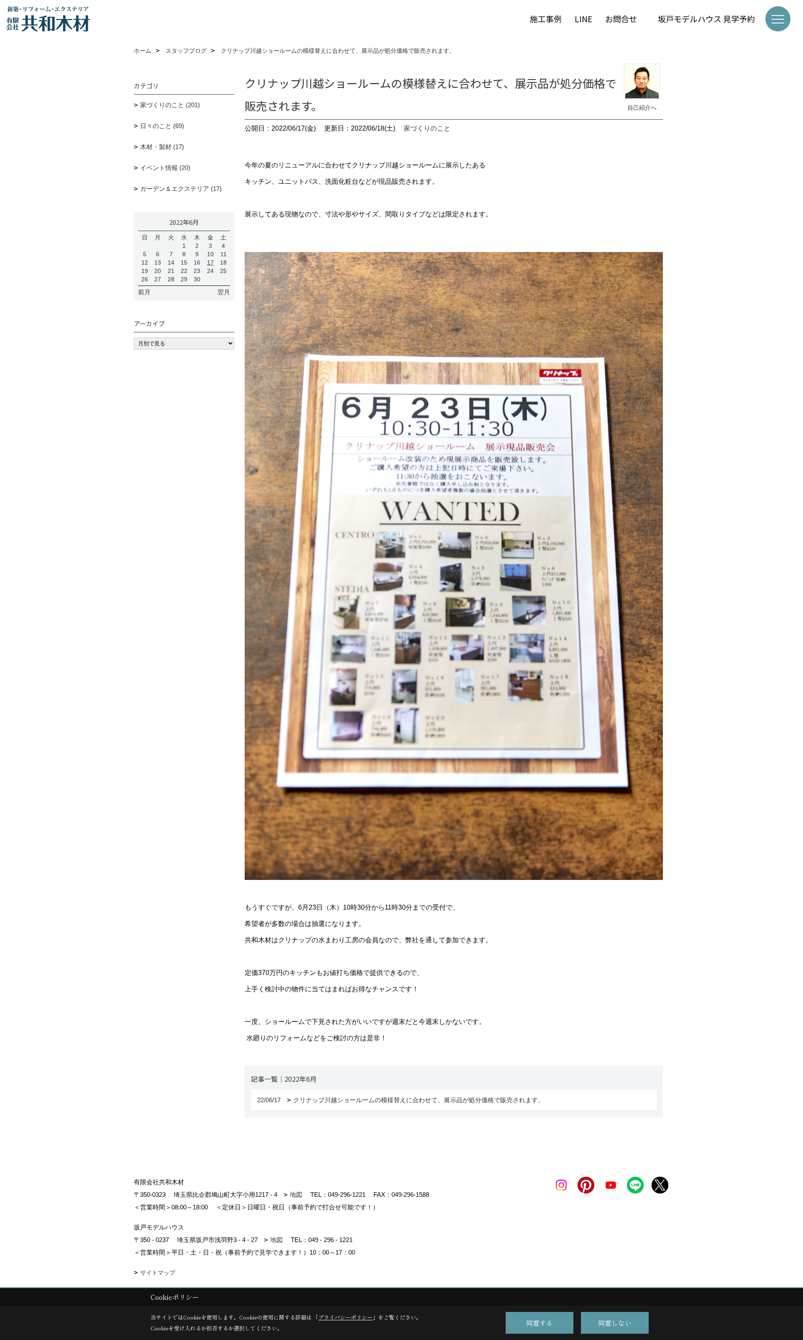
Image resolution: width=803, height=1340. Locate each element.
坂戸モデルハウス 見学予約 (706, 18)
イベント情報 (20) (165, 167)
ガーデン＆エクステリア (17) (181, 188)
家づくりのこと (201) (170, 104)
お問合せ (625, 18)
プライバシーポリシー (345, 1317)
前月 (144, 292)
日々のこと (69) (162, 125)
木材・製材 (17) (162, 146)
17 (210, 262)
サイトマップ (157, 1272)
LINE (583, 18)
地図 (296, 1194)
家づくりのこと (427, 128)
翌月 (223, 292)
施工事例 (546, 18)
